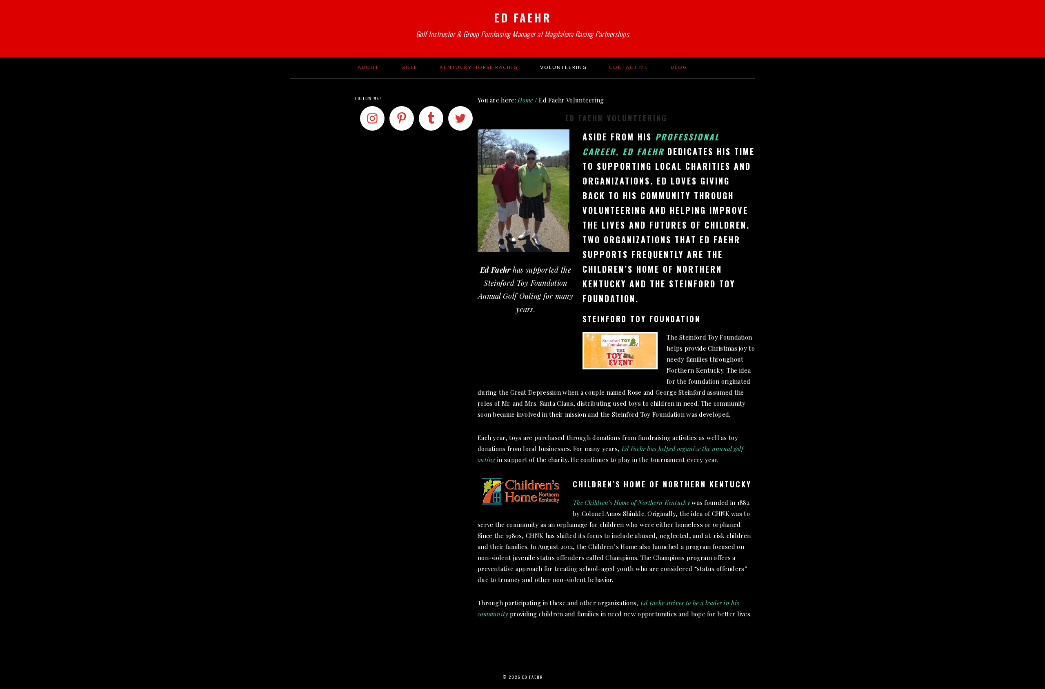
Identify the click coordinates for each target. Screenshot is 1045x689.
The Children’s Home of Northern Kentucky (631, 502)
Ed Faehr (522, 17)
